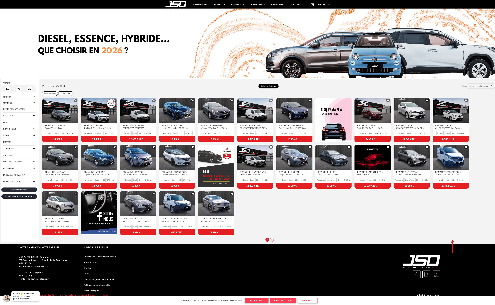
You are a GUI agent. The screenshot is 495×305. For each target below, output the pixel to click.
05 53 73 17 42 (324, 4)
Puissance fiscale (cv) (14, 175)
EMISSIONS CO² (9, 168)
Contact (88, 268)
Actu (86, 274)
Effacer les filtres (50, 94)
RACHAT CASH (219, 4)
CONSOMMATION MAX (12, 162)
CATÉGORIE (8, 116)
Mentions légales (92, 291)
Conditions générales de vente (99, 280)
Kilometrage (9, 129)
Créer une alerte (267, 86)
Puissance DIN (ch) (12, 182)
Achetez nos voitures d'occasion (100, 257)
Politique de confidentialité (97, 285)
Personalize (308, 300)
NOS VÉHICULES (200, 4)
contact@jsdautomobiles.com (34, 266)
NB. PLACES (8, 155)
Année (6, 135)
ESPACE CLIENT (277, 4)
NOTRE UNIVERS (258, 4)
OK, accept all (257, 300)
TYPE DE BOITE (10, 149)
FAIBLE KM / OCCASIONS (14, 109)
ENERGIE (7, 142)
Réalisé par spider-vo (428, 295)
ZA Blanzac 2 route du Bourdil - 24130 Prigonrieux (43, 260)
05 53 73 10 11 (25, 276)
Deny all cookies (283, 300)
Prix (5, 122)
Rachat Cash (90, 262)
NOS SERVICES (237, 4)
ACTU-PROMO (295, 4)
